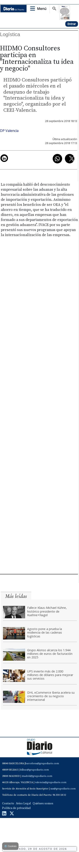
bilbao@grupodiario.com (34, 769)
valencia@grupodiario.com (50, 782)
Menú (41, 8)
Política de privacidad (16, 808)
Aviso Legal (23, 803)
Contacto (8, 803)
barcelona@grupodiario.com (42, 763)
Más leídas (16, 596)
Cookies (10, 846)
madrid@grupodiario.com (37, 776)
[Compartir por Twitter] (69, 158)
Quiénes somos (43, 803)
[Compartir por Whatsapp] (57, 158)
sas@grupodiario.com (63, 788)
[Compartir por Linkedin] (4, 158)
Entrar (71, 24)
